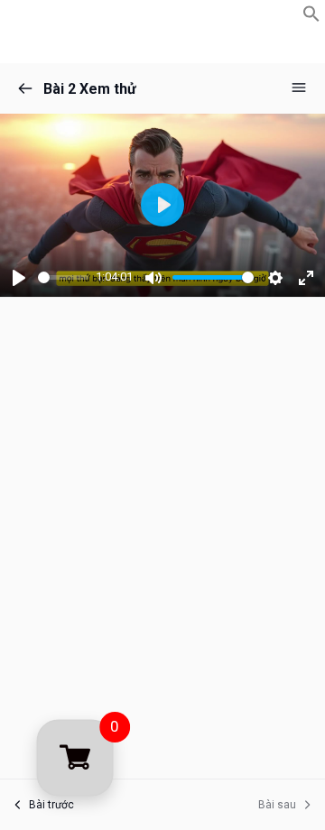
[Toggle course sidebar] (299, 87)
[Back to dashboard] (25, 88)
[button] (311, 17)
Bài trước (51, 804)
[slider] (63, 277)
